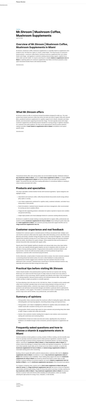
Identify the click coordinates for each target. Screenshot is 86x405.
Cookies (18, 383)
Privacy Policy (19, 384)
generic (18, 29)
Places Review (20, 2)
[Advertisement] (43, 16)
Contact (18, 386)
